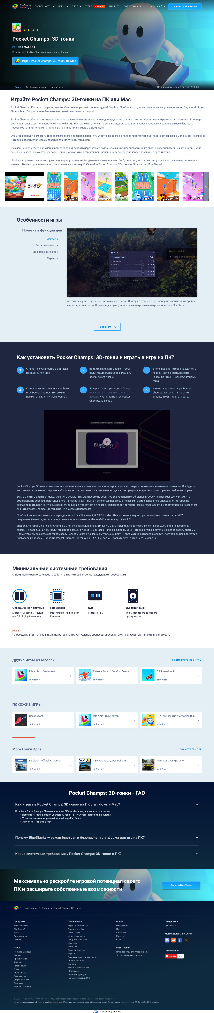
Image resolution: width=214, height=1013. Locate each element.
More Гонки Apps (26, 749)
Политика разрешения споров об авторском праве (85, 1002)
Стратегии (18, 983)
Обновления (170, 925)
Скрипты (72, 964)
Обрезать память (76, 960)
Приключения (20, 959)
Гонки (16, 47)
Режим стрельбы (76, 929)
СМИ (118, 939)
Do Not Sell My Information (148, 1002)
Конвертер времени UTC (79, 978)
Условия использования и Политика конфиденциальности (38, 1002)
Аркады (17, 962)
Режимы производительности (82, 957)
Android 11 (18, 939)
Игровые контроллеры (78, 925)
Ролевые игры (20, 973)
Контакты (121, 932)
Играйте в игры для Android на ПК (131, 952)
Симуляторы (20, 976)
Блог (75, 6)
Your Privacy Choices (110, 1011)
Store (94, 6)
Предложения (20, 936)
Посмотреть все (191, 749)
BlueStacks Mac (21, 925)
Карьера (120, 936)
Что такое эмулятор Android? (130, 955)
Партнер (114, 6)
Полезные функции (77, 974)
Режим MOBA (74, 932)
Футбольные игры (22, 987)
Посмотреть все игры (187, 660)
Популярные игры (22, 952)
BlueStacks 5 (19, 929)
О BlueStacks (122, 925)
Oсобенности (43, 6)
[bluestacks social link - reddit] (173, 940)
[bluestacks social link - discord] (167, 940)
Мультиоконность (76, 936)
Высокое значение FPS (78, 967)
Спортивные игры (22, 980)
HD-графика (73, 971)
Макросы (72, 943)
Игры (61, 6)
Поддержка (131, 6)
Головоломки (20, 966)
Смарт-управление (76, 950)
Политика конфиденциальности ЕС (122, 1002)
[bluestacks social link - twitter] (186, 940)
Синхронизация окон (77, 939)
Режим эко (73, 946)
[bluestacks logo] (20, 6)
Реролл (71, 953)
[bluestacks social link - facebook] (180, 940)
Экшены (18, 955)
